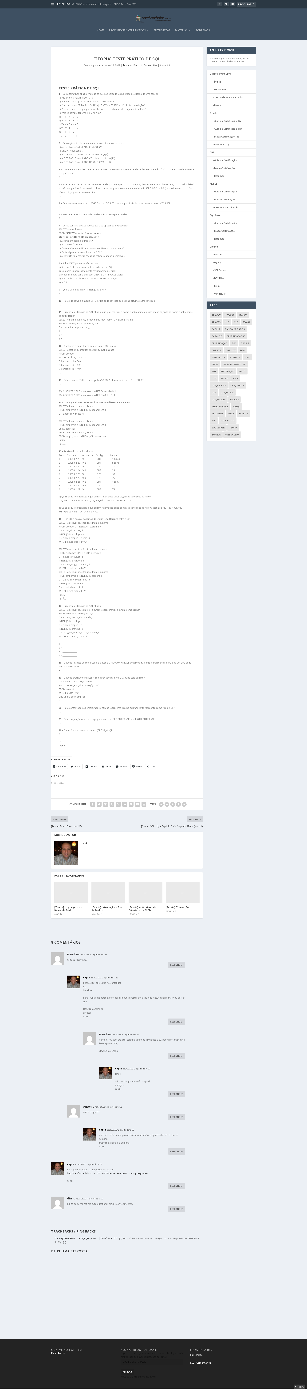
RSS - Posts (196, 1354)
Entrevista (218, 357)
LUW (214, 378)
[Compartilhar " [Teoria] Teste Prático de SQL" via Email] (137, 804)
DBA (242, 350)
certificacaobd (236, 336)
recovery (217, 413)
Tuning (216, 434)
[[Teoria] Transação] (183, 892)
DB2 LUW (219, 278)
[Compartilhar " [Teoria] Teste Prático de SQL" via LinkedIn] (125, 804)
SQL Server (215, 215)
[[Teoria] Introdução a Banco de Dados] (108, 892)
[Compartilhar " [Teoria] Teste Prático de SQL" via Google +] (105, 804)
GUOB (215, 364)
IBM (214, 371)
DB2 (212, 152)
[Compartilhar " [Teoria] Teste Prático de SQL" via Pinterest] (118, 804)
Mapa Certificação (224, 168)
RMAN (231, 413)
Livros (217, 105)
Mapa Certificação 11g (226, 136)
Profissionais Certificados (127, 30)
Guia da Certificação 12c (227, 120)
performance (220, 406)
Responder (176, 964)
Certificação (219, 343)
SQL (214, 420)
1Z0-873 (216, 322)
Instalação (227, 371)
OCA (235, 378)
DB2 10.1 (216, 350)
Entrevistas (162, 30)
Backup (216, 329)
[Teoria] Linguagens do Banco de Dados (68, 909)
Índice (217, 81)
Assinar (127, 1371)
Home (100, 30)
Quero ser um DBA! (220, 73)
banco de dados (235, 329)
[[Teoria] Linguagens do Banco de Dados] (71, 892)
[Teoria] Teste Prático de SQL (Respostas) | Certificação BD (86, 1238)
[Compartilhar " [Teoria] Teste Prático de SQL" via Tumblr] (112, 804)
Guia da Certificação (225, 160)
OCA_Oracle (219, 385)
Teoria (233, 427)
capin (100, 65)
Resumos (219, 175)
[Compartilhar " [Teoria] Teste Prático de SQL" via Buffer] (131, 804)
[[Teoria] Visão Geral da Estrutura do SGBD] (145, 892)
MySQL (213, 183)
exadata (235, 357)
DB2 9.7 (245, 343)
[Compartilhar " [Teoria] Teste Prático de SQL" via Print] (144, 804)
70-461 (246, 322)
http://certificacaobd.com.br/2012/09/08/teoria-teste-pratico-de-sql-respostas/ (107, 1173)
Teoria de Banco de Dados (137, 65)
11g (227, 322)
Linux (217, 285)
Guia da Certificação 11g (228, 128)
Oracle (213, 112)
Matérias (181, 30)
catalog (217, 336)
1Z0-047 (216, 315)
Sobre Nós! (203, 30)
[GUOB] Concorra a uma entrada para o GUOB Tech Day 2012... (105, 4)
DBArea (214, 246)
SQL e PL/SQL (227, 420)
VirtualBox (220, 293)
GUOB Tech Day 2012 (234, 364)
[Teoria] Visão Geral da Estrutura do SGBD (142, 909)
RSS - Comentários (200, 1362)
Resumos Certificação (226, 207)
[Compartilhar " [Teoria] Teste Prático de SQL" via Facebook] (93, 804)
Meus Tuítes (58, 1353)
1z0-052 (229, 315)
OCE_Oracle (237, 385)
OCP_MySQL (227, 392)
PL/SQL (236, 406)
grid (247, 357)
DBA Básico (220, 89)
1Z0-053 (243, 315)
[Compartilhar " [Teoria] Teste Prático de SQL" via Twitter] (99, 804)
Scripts (243, 413)
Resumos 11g (221, 144)
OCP (214, 392)
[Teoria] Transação (177, 907)
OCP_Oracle (219, 399)
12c (236, 322)
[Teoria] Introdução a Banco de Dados (108, 909)
